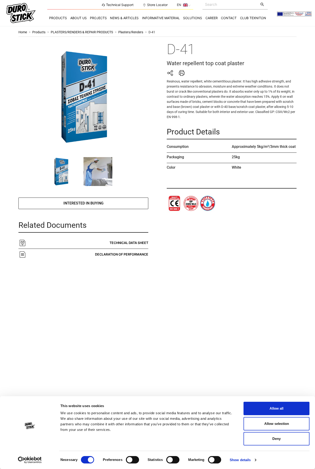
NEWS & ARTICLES (124, 18)
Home (22, 32)
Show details (240, 460)
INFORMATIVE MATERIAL (161, 18)
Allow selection (276, 424)
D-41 (152, 32)
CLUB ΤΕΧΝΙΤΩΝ (253, 18)
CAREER (211, 18)
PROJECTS (98, 18)
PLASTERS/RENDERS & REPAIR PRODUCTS (82, 32)
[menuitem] (58, 18)
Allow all (276, 408)
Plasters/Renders (130, 32)
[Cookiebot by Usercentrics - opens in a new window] (30, 460)
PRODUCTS (58, 18)
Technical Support (120, 5)
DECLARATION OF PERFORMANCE (121, 254)
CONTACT (229, 18)
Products (38, 32)
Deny (276, 439)
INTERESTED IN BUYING (83, 203)
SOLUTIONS (192, 18)
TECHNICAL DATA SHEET (129, 243)
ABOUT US (78, 18)
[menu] (157, 18)
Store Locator (157, 5)
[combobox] (229, 4)
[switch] (132, 459)
